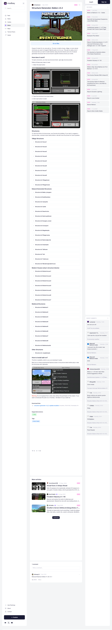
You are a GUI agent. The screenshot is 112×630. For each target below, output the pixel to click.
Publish (15, 617)
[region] (14, 319)
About (9, 608)
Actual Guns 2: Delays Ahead (57, 485)
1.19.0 (34, 414)
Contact (9, 611)
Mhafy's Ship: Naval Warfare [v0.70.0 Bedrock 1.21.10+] (97, 67)
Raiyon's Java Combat (93, 98)
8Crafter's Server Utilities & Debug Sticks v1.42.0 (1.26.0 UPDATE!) (63, 508)
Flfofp (88, 408)
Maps (8, 28)
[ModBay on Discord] (12, 622)
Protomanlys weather (93, 339)
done (88, 360)
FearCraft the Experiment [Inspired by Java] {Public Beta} (97, 20)
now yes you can (91, 324)
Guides (9, 22)
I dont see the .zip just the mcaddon (97, 335)
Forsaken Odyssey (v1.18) (94, 60)
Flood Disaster (91, 429)
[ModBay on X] (8, 622)
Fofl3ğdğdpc (90, 419)
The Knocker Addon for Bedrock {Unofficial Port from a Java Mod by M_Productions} (96, 83)
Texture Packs (11, 32)
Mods (9, 25)
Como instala (90, 384)
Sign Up (104, 2)
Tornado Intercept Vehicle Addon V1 (97, 388)
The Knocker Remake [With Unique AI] (97, 75)
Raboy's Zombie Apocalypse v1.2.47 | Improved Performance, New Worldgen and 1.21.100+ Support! (97, 43)
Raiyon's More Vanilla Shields (95, 111)
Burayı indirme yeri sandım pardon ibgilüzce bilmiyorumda (96, 396)
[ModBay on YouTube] (5, 622)
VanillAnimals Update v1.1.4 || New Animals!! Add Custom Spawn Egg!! (96, 28)
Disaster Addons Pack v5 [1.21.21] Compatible (97, 400)
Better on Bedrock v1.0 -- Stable (96, 12)
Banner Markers (91, 104)
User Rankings (11, 605)
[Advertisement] (43, 438)
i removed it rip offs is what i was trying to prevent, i (96, 348)
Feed (8, 15)
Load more (56, 517)
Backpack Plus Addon (93, 35)
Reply (35, 579)
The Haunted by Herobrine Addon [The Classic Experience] (96, 53)
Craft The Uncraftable (93, 328)
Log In (91, 2)
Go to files (56, 43)
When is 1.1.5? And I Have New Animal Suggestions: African (95, 372)
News (8, 18)
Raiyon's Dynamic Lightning (94, 91)
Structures (36, 421)
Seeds (9, 35)
